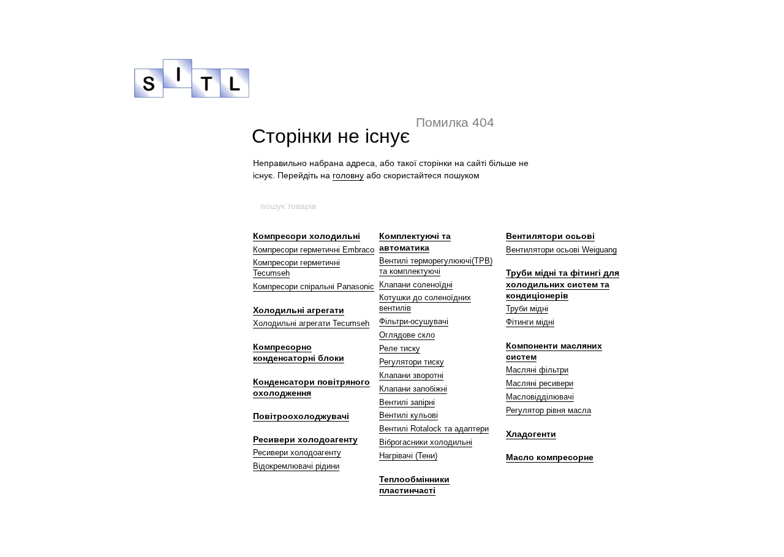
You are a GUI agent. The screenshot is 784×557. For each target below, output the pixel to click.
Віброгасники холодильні (425, 442)
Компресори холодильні (306, 236)
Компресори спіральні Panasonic (313, 286)
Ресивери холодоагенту (305, 439)
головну (348, 175)
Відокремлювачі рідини (296, 466)
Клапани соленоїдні (416, 284)
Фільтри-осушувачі (413, 321)
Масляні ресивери (539, 383)
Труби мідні (527, 308)
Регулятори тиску (411, 361)
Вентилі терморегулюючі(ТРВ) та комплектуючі (435, 266)
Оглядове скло (407, 334)
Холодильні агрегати (298, 310)
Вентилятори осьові (550, 236)
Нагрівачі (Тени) (408, 455)
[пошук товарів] (525, 206)
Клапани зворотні (411, 375)
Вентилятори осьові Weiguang (561, 249)
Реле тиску (399, 348)
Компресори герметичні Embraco (313, 249)
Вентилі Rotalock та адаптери (434, 428)
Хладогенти (531, 434)
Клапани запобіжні (413, 388)
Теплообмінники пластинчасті (414, 484)
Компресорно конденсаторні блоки (298, 352)
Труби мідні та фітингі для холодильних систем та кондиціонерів (562, 284)
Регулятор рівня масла (548, 410)
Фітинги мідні (530, 322)
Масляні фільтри (537, 369)
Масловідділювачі (540, 396)
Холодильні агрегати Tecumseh (311, 323)
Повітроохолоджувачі (301, 416)
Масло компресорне (550, 457)
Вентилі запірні (407, 402)
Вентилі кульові (408, 415)
